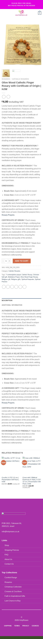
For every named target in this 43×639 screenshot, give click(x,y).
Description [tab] (7, 300)
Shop (7, 545)
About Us (8, 559)
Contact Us (9, 564)
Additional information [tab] (12, 305)
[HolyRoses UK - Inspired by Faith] (21, 13)
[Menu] (3, 13)
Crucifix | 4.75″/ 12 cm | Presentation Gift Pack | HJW (10, 479)
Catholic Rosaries (20, 79)
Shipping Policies (12, 550)
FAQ (6, 555)
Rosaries (6, 79)
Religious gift (6, 279)
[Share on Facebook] (8, 287)
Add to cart (21, 261)
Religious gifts (16, 279)
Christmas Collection (13, 587)
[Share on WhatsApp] (4, 287)
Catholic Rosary (27, 275)
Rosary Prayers (8, 215)
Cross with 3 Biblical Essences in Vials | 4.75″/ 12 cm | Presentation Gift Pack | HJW (32, 480)
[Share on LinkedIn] (24, 287)
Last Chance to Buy (13, 601)
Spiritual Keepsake (28, 279)
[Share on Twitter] (12, 287)
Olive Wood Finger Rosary (29, 277)
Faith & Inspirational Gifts (15, 596)
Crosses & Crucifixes (13, 591)
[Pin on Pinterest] (20, 287)
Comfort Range (11, 577)
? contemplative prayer (13, 275)
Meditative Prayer (14, 277)
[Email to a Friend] (16, 287)
